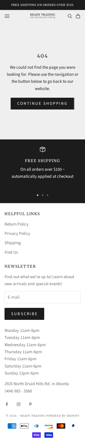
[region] (42, 167)
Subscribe (24, 314)
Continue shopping (42, 103)
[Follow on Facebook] (7, 404)
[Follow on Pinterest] (30, 404)
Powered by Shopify (63, 415)
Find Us (11, 252)
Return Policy (17, 224)
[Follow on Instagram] (18, 404)
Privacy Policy (17, 234)
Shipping (13, 243)
